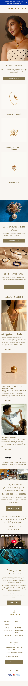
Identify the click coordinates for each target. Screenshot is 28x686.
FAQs (16, 632)
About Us (7, 621)
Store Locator (19, 635)
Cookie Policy (19, 630)
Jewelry (6, 624)
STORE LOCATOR (14, 508)
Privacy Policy (8, 630)
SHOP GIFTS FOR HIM (14, 287)
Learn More (14, 602)
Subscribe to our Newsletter (14, 648)
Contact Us (7, 635)
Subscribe (14, 662)
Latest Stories (8, 623)
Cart (16, 623)
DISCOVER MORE (14, 78)
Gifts (16, 621)
